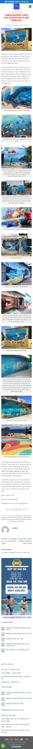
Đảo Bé (21, 517)
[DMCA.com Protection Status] (16, 746)
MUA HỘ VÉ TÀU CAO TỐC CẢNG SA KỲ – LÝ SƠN (15, 731)
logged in (13, 552)
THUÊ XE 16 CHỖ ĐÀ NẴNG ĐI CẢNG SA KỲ (18, 628)
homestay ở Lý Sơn (13, 319)
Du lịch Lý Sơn (15, 517)
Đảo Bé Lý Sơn (12, 63)
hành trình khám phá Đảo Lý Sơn (13, 471)
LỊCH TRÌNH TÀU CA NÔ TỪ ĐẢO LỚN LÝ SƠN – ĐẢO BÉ (15, 726)
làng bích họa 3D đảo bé (13, 519)
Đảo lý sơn (4, 519)
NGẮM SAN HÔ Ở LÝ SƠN (14, 639)
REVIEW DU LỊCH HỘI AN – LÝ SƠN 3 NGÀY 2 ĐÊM (8, 541)
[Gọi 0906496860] (3, 746)
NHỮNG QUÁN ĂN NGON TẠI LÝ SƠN (19, 633)
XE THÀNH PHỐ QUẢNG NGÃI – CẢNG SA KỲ (15, 678)
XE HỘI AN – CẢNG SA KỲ (10, 682)
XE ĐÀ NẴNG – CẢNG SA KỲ (11, 673)
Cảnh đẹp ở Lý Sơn (6, 517)
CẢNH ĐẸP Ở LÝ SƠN (8, 715)
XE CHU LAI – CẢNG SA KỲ (10, 669)
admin (26, 25)
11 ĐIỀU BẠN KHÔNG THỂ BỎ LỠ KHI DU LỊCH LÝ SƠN (24, 541)
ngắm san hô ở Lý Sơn (15, 197)
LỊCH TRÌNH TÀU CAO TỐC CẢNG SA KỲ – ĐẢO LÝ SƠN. (15, 720)
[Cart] (30, 6)
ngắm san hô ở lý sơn (18, 521)
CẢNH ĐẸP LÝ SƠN (16, 12)
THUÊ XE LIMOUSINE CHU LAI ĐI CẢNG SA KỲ (17, 644)
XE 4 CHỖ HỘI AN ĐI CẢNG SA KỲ (17, 649)
